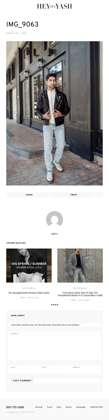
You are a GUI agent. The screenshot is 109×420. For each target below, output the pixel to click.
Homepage (81, 407)
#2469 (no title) (96, 407)
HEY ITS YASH (15, 407)
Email (45, 367)
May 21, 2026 (33, 298)
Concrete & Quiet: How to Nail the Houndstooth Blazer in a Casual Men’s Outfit (80, 294)
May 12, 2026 (84, 300)
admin (24, 33)
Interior (69, 407)
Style (59, 407)
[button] (52, 305)
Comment (15, 334)
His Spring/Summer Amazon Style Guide (29, 293)
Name (14, 367)
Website (76, 367)
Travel (49, 407)
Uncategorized (29, 288)
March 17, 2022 (12, 33)
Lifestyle (38, 407)
